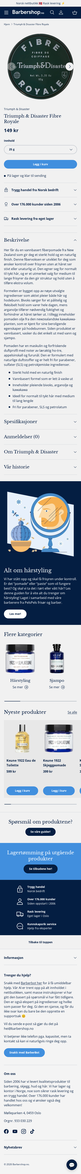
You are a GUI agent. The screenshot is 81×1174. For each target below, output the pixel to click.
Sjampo (57, 680)
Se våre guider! (40, 831)
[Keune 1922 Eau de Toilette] (22, 738)
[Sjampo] (56, 658)
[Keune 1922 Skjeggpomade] (59, 738)
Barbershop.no (21, 1164)
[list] (40, 66)
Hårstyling (20, 680)
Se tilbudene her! (40, 869)
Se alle (72, 712)
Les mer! (15, 614)
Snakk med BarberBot (24, 1052)
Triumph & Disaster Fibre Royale (31, 24)
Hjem (7, 24)
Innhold (9, 140)
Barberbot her (31, 983)
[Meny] (6, 12)
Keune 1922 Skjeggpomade (54, 762)
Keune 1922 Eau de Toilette (21, 762)
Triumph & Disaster (17, 109)
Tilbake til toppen (40, 942)
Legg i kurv (40, 164)
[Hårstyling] (20, 658)
